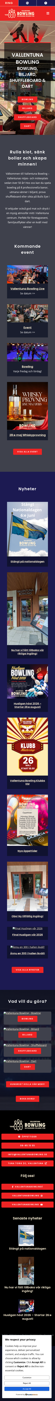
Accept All (27, 1389)
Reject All (27, 1383)
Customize (27, 1378)
